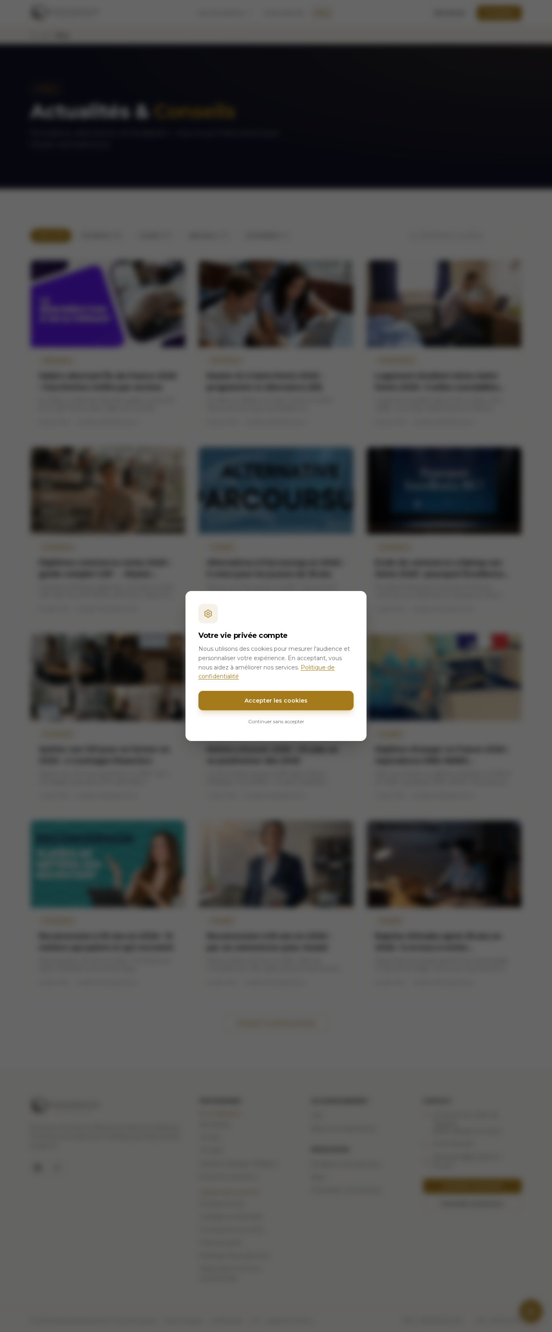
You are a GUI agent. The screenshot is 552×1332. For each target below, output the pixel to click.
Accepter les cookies (276, 700)
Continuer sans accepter (276, 721)
